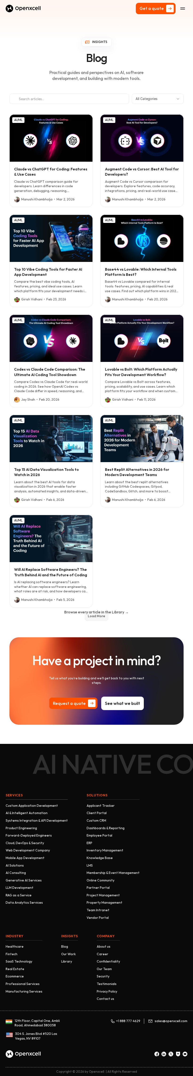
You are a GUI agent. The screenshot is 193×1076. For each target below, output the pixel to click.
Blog (64, 946)
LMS (90, 865)
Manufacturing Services (24, 991)
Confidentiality (108, 961)
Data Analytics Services (24, 902)
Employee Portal (99, 835)
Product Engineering (21, 828)
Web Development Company (28, 850)
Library (66, 961)
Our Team (104, 969)
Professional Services (23, 984)
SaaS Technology (19, 961)
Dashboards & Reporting (106, 828)
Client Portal (97, 813)
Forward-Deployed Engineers (29, 835)
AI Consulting (16, 873)
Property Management (104, 902)
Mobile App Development (25, 858)
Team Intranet (98, 910)
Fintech (11, 954)
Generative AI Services (24, 880)
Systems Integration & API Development (37, 820)
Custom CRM (96, 820)
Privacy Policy (107, 991)
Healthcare (15, 946)
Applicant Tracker (101, 805)
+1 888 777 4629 (128, 1021)
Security (103, 976)
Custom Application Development (32, 805)
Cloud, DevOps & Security (25, 843)
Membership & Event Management (113, 873)
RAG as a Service (19, 895)
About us (103, 946)
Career (102, 954)
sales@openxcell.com (171, 1021)
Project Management (103, 895)
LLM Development (19, 887)
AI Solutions (15, 865)
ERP (89, 843)
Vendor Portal (98, 917)
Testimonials (107, 984)
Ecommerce (15, 976)
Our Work (68, 954)
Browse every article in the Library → (96, 612)
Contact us (105, 999)
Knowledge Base (100, 858)
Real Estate (15, 969)
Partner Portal (98, 887)
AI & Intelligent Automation (27, 813)
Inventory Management (105, 850)
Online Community (100, 880)
